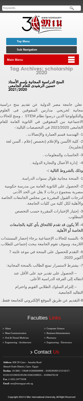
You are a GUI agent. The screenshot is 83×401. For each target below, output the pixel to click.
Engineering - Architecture (18, 342)
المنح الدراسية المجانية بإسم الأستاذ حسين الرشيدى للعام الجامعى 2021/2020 (36, 85)
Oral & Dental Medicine (17, 337)
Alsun (8, 328)
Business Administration (58, 333)
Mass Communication (15, 333)
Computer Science (55, 328)
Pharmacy (51, 337)
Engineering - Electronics (59, 342)
